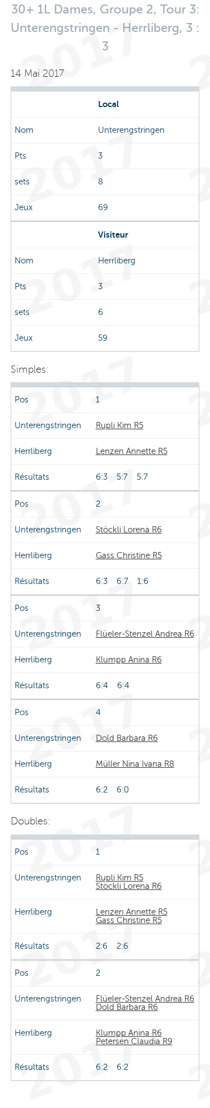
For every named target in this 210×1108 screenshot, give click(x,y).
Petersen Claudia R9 (134, 1041)
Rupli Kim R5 (119, 425)
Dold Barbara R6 (127, 738)
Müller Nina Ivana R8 (135, 763)
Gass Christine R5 (129, 555)
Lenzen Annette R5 (131, 451)
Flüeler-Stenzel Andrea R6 (145, 633)
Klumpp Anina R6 (129, 659)
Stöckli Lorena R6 (129, 529)
